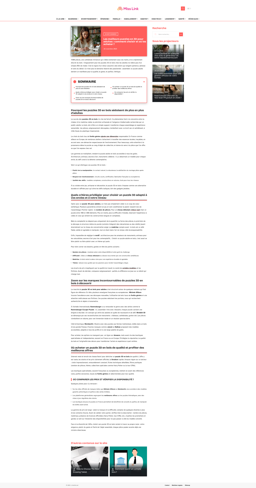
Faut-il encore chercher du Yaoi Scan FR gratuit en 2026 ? (167, 97)
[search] (183, 8)
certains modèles (129, 268)
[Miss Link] (128, 8)
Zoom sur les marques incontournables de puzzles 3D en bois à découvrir (89, 98)
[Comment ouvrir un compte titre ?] (128, 461)
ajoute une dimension (109, 136)
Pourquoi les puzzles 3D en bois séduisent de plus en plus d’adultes (90, 87)
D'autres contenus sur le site (89, 443)
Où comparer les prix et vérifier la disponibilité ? (125, 93)
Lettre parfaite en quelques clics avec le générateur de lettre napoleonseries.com (166, 55)
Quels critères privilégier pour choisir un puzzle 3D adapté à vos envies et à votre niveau (91, 93)
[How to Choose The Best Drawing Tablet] (89, 461)
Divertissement (111, 34)
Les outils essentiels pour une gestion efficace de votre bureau (167, 75)
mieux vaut (135, 210)
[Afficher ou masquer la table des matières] (120, 82)
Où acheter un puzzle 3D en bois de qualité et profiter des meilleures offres (127, 87)
